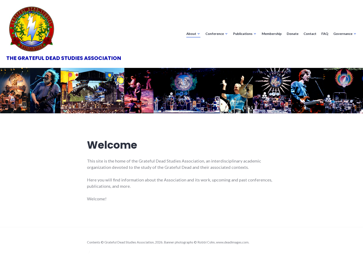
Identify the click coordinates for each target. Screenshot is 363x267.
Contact (310, 34)
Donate (293, 34)
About (191, 34)
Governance (342, 34)
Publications (243, 34)
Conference (214, 34)
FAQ (324, 34)
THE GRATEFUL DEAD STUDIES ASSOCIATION (63, 58)
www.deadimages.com (232, 242)
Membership (272, 34)
